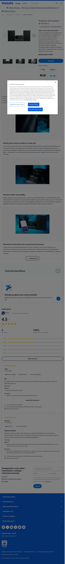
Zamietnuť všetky (33, 104)
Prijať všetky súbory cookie (34, 109)
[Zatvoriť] (55, 82)
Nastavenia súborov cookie (16, 104)
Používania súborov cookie (30, 100)
